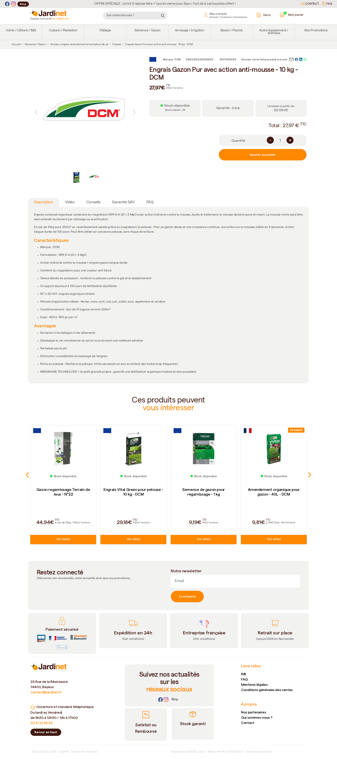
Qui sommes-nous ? (256, 717)
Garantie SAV (123, 202)
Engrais (117, 44)
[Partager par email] (291, 59)
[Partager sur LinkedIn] (300, 59)
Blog (23, 4)
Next (134, 112)
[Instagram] (13, 4)
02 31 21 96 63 (41, 723)
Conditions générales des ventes (267, 690)
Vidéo (70, 202)
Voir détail (63, 539)
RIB (243, 674)
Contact (312, 4)
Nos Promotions (316, 30)
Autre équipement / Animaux (273, 32)
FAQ (328, 4)
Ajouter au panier (263, 154)
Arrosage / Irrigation (189, 30)
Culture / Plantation (63, 30)
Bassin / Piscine (232, 30)
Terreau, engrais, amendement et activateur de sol (79, 44)
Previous (36, 112)
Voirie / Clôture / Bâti (21, 30)
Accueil (16, 44)
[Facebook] (7, 4)
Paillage (105, 30)
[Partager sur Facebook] (296, 59)
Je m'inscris (187, 596)
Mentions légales (254, 684)
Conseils (93, 202)
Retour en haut (46, 732)
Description (43, 202)
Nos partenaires (253, 712)
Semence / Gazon (147, 30)
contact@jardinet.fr (46, 692)
